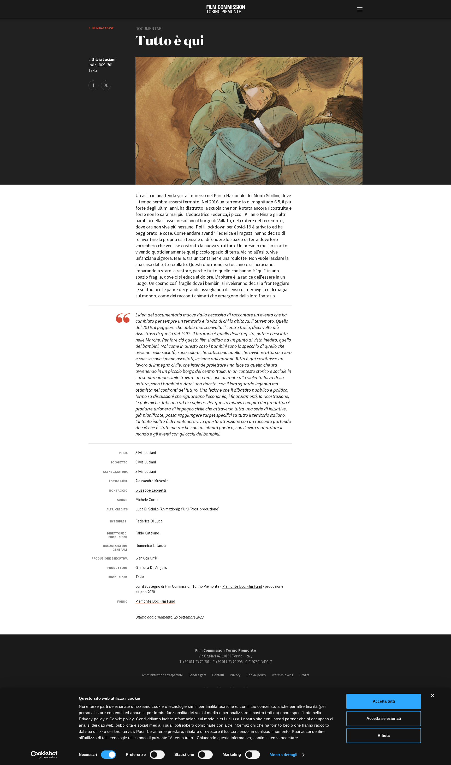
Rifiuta (384, 735)
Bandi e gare (197, 675)
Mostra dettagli (284, 754)
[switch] (157, 754)
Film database (103, 28)
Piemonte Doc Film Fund (242, 586)
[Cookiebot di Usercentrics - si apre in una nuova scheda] (44, 755)
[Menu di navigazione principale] (360, 9)
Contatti (218, 675)
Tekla (139, 576)
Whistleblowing (282, 675)
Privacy (235, 675)
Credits (304, 675)
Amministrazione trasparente (162, 675)
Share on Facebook (93, 84)
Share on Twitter (106, 84)
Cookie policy (256, 675)
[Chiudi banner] (432, 695)
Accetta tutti (384, 701)
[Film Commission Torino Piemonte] (225, 9)
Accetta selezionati (383, 718)
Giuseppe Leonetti (150, 490)
